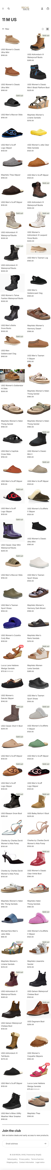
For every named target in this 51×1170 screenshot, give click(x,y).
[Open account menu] (42, 8)
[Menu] (3, 9)
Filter (7, 29)
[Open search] (9, 8)
